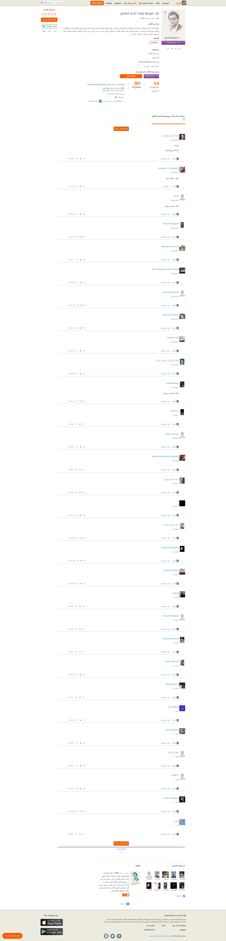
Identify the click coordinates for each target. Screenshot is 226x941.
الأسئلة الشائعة (149, 929)
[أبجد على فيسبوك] (119, 936)
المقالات (108, 3)
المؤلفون (117, 3)
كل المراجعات (121, 849)
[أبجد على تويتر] (112, 936)
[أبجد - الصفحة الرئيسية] (178, 3)
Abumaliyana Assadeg (173, 879)
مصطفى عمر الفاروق (165, 879)
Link (76, 158)
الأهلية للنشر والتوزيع (152, 66)
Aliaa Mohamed (182, 879)
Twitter (171, 48)
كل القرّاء (178, 896)
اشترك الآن (131, 76)
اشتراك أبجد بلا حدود (179, 925)
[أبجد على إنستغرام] (106, 936)
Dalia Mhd (157, 890)
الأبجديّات (165, 3)
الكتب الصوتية (146, 3)
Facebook (175, 48)
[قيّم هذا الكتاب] (49, 14)
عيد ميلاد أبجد (130, 3)
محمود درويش (150, 18)
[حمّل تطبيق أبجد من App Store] (51, 922)
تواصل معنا (150, 925)
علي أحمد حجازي (157, 879)
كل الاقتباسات (93, 101)
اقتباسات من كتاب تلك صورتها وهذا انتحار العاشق (105, 84)
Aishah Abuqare (165, 890)
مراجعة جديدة (48, 19)
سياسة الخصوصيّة (167, 936)
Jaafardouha (182, 890)
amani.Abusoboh (149, 890)
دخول (42, 2)
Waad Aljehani (173, 890)
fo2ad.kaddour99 (149, 879)
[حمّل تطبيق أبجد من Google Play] (51, 931)
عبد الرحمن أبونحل (107, 101)
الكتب (157, 3)
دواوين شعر (153, 42)
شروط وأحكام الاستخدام (155, 936)
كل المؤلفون (122, 903)
